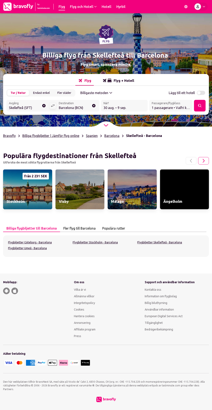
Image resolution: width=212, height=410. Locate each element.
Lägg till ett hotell (182, 93)
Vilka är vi (80, 289)
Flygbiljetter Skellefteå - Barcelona (159, 242)
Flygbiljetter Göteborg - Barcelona (30, 242)
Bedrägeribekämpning (159, 329)
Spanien (92, 136)
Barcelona (111, 136)
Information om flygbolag (161, 296)
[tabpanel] (106, 246)
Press (77, 336)
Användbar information (159, 309)
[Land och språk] (186, 6)
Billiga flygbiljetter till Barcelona (31, 228)
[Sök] (200, 105)
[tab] (85, 81)
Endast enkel (41, 92)
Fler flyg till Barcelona (79, 228)
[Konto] (201, 6)
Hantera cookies (84, 316)
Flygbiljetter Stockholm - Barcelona (95, 242)
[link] (27, 189)
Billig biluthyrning (156, 303)
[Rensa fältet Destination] (93, 105)
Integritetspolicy (84, 303)
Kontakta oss (153, 289)
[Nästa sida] (203, 160)
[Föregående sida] (191, 160)
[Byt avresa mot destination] (52, 105)
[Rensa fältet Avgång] (43, 105)
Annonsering (82, 322)
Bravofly (9, 136)
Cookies (79, 309)
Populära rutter (113, 228)
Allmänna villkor (84, 296)
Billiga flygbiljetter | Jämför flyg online (50, 136)
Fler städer (64, 92)
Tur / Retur (18, 92)
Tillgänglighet (154, 322)
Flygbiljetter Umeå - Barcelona (27, 248)
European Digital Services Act (164, 316)
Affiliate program (84, 329)
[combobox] (27, 106)
